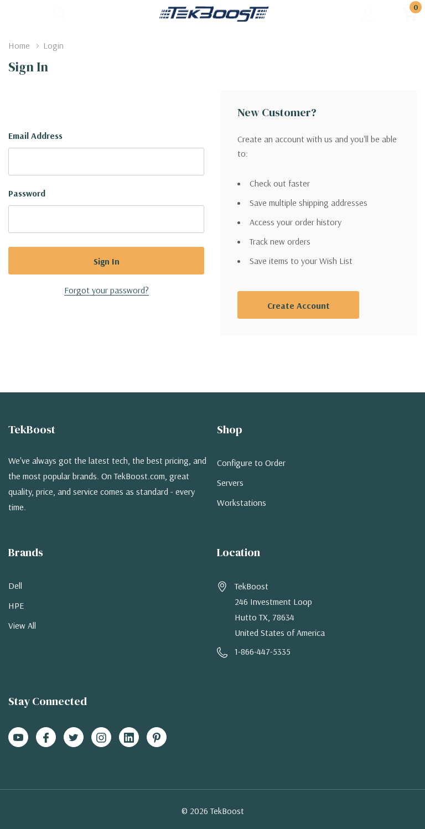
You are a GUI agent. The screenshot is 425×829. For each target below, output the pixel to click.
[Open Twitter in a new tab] (73, 737)
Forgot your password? (106, 290)
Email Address (35, 135)
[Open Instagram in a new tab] (101, 737)
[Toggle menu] (16, 14)
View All (22, 625)
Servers (230, 482)
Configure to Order (251, 462)
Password (26, 193)
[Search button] (59, 14)
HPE (16, 605)
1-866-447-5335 (263, 651)
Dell (15, 585)
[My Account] (368, 14)
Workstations (241, 502)
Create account (298, 305)
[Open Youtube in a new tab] (18, 737)
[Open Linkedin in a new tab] (129, 737)
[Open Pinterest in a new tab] (156, 737)
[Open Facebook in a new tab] (46, 737)
